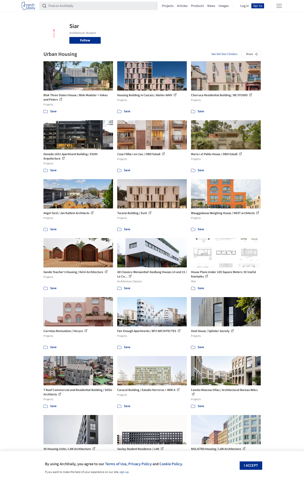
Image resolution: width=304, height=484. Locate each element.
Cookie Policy (170, 464)
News (211, 6)
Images (224, 6)
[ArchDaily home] (28, 6)
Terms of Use (115, 464)
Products (197, 6)
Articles (182, 6)
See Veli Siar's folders (224, 54)
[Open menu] (279, 6)
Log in (244, 6)
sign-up (124, 472)
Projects (168, 6)
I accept (251, 465)
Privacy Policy (140, 464)
